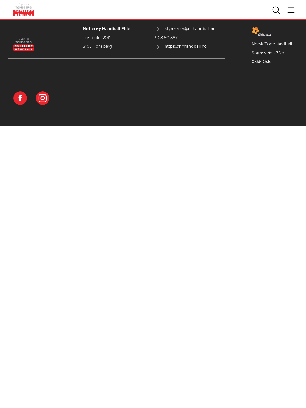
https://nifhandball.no (185, 47)
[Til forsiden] (23, 9)
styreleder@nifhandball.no (189, 29)
